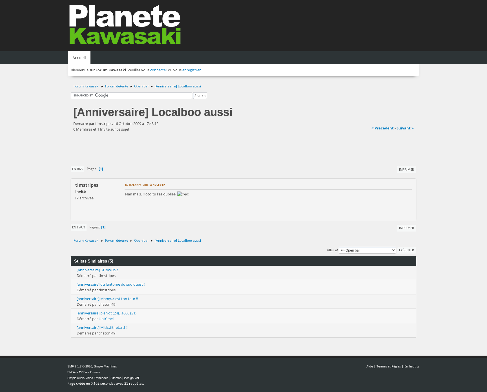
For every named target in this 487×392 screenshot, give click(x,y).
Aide (369, 366)
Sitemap (115, 378)
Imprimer (406, 169)
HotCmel (106, 318)
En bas (77, 169)
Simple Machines (105, 366)
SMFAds (72, 372)
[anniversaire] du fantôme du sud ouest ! (111, 284)
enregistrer (191, 69)
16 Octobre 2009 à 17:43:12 (145, 185)
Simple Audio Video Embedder (87, 378)
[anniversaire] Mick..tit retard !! (102, 327)
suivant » (405, 128)
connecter (158, 69)
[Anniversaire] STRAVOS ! (97, 269)
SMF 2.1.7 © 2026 (79, 366)
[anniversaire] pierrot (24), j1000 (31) (106, 313)
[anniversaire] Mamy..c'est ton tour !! (107, 298)
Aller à (332, 249)
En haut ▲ (412, 366)
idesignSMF (132, 378)
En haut (78, 227)
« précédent (382, 128)
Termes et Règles (389, 366)
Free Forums (91, 372)
